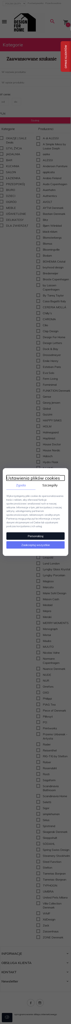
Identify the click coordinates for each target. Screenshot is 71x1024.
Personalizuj (35, 536)
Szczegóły (50, 485)
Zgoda (21, 485)
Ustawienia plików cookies (33, 478)
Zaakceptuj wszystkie (35, 545)
